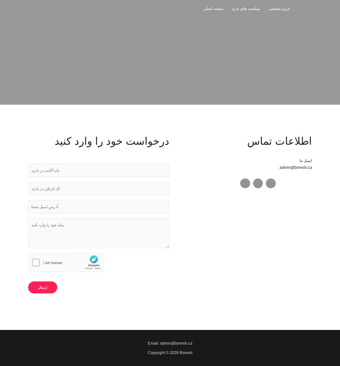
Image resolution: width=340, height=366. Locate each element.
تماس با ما (306, 8)
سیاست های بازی (245, 8)
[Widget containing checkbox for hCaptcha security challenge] (65, 262)
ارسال (42, 287)
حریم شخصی (279, 8)
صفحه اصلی (213, 8)
